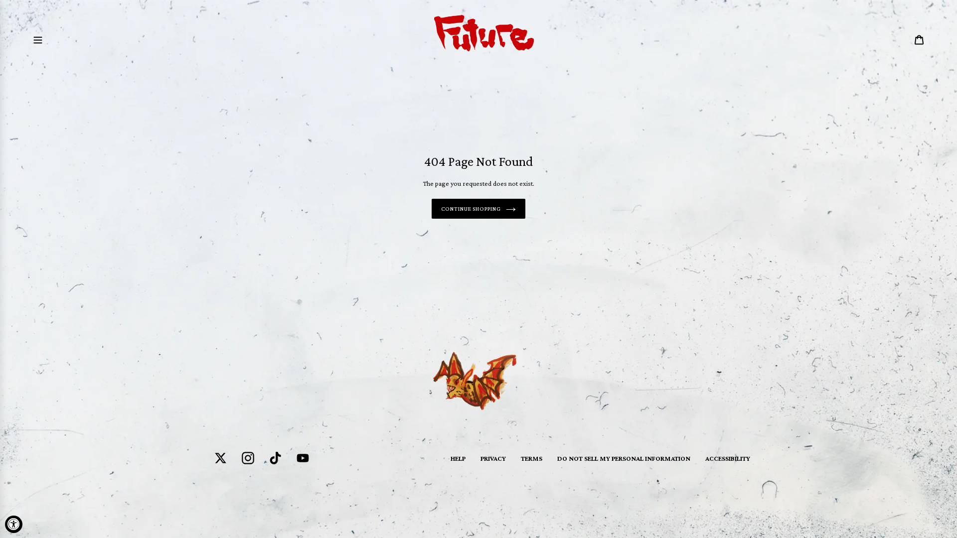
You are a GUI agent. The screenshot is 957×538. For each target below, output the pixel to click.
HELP (458, 458)
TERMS (531, 458)
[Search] (906, 39)
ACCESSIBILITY (727, 458)
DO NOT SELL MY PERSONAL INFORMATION (623, 458)
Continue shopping (471, 208)
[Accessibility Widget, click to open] (13, 524)
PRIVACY (493, 458)
